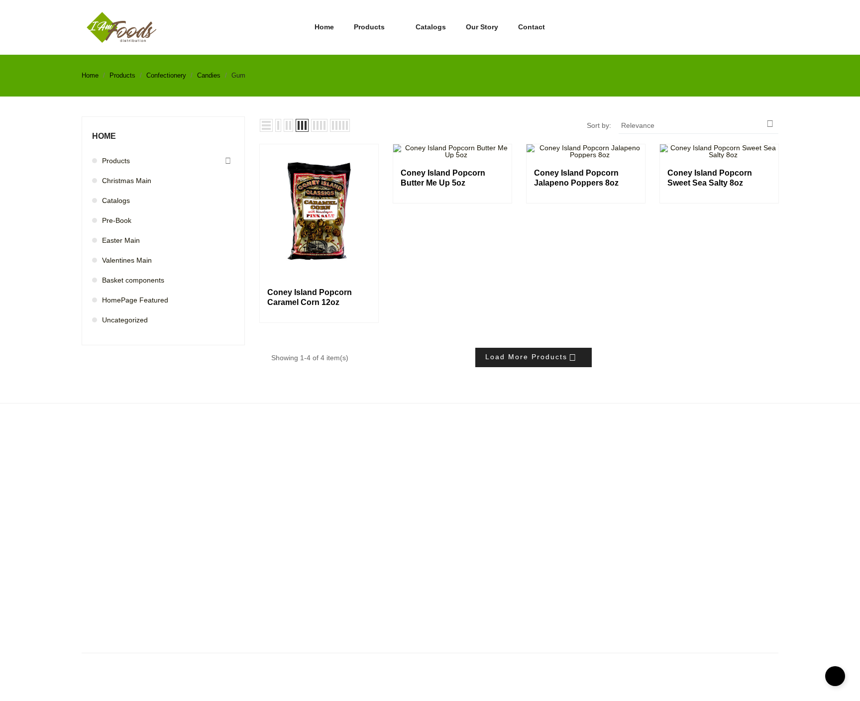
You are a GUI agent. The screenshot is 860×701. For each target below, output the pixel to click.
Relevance (697, 123)
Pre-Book (116, 220)
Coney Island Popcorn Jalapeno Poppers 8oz (576, 178)
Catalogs (116, 200)
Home (104, 136)
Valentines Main (127, 260)
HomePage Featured (135, 300)
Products (116, 161)
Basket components (133, 280)
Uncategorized (125, 320)
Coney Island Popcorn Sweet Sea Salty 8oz (709, 178)
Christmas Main (126, 181)
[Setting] (774, 28)
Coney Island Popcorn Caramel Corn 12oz (309, 297)
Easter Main (121, 240)
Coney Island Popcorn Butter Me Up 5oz (443, 178)
